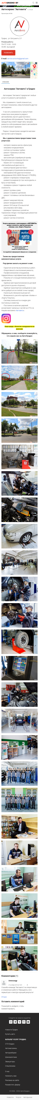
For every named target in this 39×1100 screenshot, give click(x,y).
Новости (10, 1097)
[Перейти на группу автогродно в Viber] (24, 1022)
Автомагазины (11, 1048)
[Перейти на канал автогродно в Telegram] (15, 1022)
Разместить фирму (12, 1085)
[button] (33, 2)
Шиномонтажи (11, 1057)
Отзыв (4, 997)
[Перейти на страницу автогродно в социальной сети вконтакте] (19, 1022)
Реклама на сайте (12, 1080)
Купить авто (10, 1034)
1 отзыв (30, 9)
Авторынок (27, 1097)
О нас (7, 1071)
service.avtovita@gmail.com (17, 59)
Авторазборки (10, 1053)
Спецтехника (10, 1066)
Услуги (18, 1097)
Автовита (19, 310)
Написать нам (10, 1076)
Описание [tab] (5, 82)
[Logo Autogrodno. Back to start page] (9, 3)
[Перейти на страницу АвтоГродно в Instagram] (10, 1022)
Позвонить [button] (8, 53)
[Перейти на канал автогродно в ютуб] (28, 1022)
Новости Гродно (11, 1030)
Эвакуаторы (10, 1062)
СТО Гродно (9, 1044)
